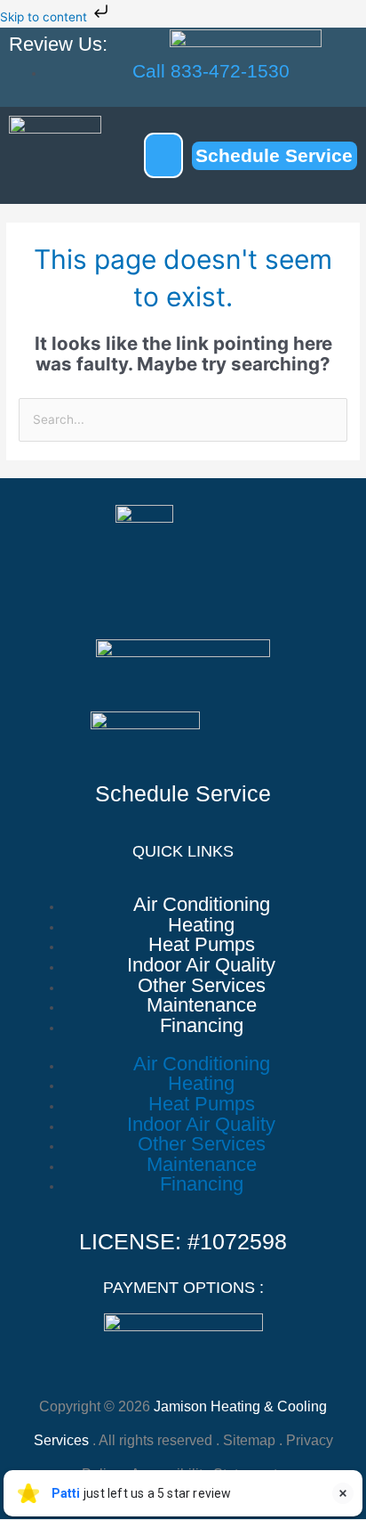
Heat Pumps (201, 945)
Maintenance (202, 1006)
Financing (201, 1026)
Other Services (202, 986)
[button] (163, 155)
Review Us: (58, 44)
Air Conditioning (201, 905)
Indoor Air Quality (201, 965)
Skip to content (45, 17)
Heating (201, 925)
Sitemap (249, 1440)
